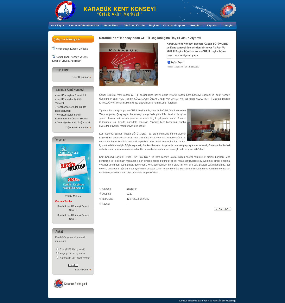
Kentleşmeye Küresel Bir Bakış (72, 48)
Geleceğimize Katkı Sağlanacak (73, 122)
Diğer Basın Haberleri (77, 127)
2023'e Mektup (73, 196)
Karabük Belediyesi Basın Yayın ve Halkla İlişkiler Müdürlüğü (207, 301)
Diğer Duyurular (80, 77)
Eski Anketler (82, 269)
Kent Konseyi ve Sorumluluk (71, 95)
